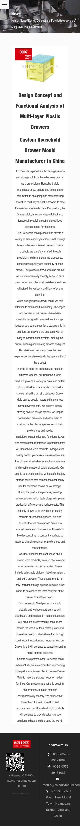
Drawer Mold (24, 214)
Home (14, 20)
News (23, 20)
